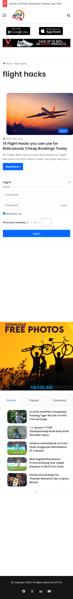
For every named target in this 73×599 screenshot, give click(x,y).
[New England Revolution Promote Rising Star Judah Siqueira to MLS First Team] (15, 464)
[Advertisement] (36, 280)
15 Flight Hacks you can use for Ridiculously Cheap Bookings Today (35, 146)
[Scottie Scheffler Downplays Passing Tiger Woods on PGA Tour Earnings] (15, 416)
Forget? (64, 205)
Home (8, 63)
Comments (59, 400)
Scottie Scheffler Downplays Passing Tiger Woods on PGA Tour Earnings (48, 415)
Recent (11, 400)
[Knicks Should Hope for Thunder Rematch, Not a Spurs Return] (15, 479)
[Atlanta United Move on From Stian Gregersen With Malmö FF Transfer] (15, 448)
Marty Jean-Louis (14, 138)
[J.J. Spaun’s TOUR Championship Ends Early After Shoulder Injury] (15, 432)
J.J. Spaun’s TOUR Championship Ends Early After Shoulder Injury (49, 431)
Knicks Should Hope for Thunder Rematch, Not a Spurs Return (49, 478)
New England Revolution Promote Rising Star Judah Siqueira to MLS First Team (46, 462)
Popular (34, 400)
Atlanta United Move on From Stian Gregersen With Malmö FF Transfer (48, 447)
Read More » (12, 166)
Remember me (13, 213)
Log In (36, 233)
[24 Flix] (16, 15)
